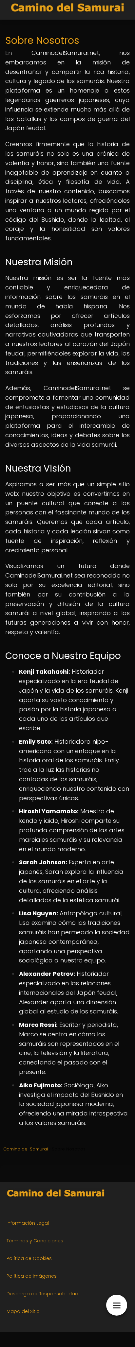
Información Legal (28, 1223)
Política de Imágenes (32, 1276)
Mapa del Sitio (23, 1311)
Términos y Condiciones (35, 1240)
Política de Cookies (29, 1258)
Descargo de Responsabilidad (42, 1293)
